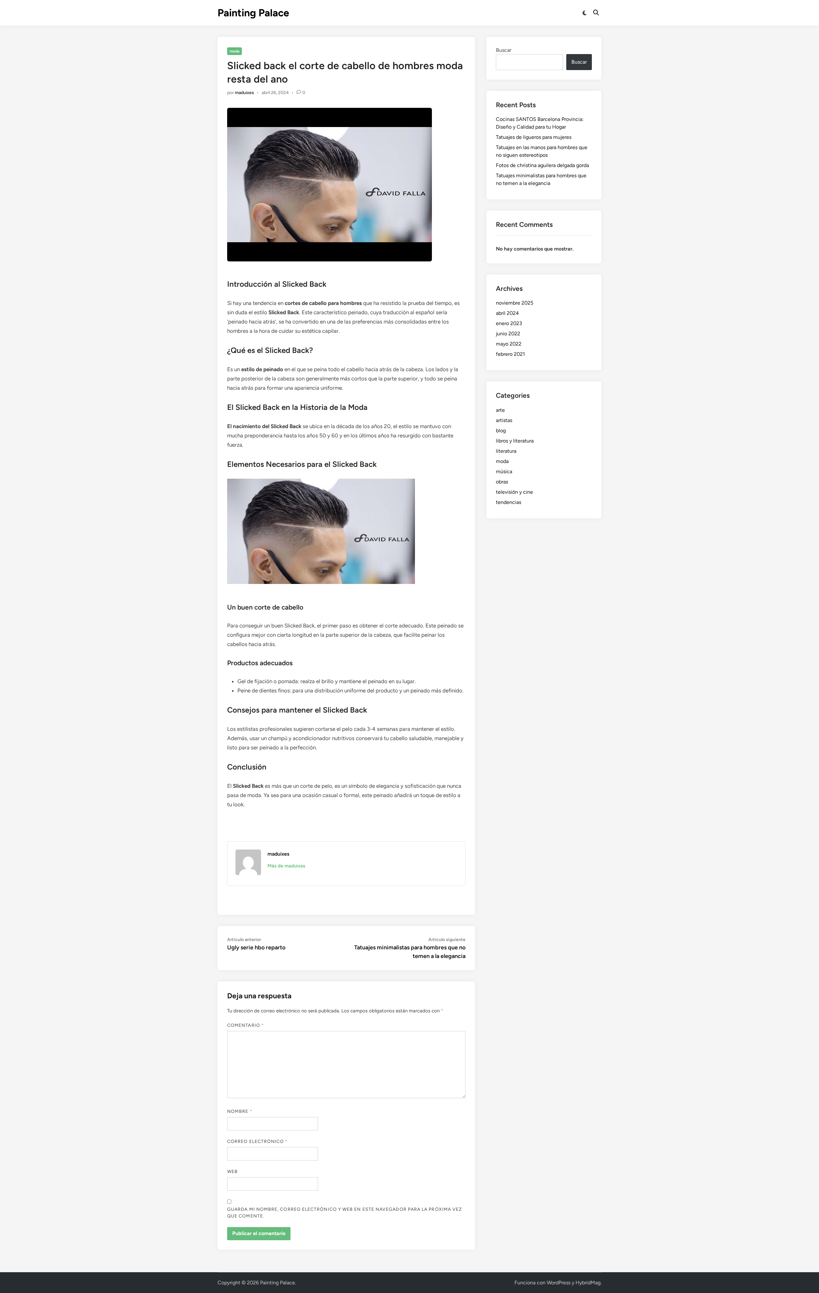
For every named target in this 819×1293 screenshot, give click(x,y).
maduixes (244, 92)
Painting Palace (253, 13)
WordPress (558, 1283)
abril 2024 (507, 313)
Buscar (503, 50)
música (504, 471)
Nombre (239, 1111)
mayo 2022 (508, 344)
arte (500, 410)
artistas (504, 420)
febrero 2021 (510, 354)
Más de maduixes (286, 866)
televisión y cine (514, 492)
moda (234, 51)
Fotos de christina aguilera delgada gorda (542, 165)
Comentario (245, 1025)
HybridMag (588, 1283)
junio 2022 (508, 334)
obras (502, 482)
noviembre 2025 (514, 303)
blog (501, 430)
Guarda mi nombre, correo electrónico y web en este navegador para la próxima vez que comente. (344, 1213)
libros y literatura (515, 441)
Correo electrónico (257, 1141)
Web (232, 1171)
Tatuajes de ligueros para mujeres (533, 137)
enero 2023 (509, 323)
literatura (506, 451)
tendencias (508, 502)
